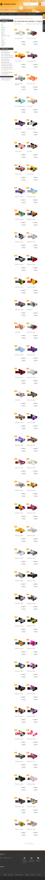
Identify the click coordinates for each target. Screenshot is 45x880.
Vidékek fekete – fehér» (5, 35)
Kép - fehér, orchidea (31, 128)
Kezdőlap (16, 18)
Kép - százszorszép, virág (20, 106)
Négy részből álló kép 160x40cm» (5, 59)
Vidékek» (3, 34)
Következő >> (31, 843)
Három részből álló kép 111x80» (7, 55)
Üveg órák (33, 874)
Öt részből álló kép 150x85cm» (5, 70)
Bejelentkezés (34, 1)
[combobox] (33, 24)
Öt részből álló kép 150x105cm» (7, 72)
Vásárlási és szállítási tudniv (6, 78)
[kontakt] (43, 26)
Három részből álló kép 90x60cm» (5, 54)
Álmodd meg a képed (5, 18)
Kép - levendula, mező (31, 61)
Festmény (39, 874)
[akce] (43, 15)
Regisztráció (42, 1)
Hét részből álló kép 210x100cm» (5, 74)
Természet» (3, 27)
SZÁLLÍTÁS (20, 9)
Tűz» (2, 37)
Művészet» (3, 44)
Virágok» (3, 29)
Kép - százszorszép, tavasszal (18, 84)
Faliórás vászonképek (19, 874)
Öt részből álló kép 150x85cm (24, 18)
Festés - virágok (18, 61)
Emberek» (3, 30)
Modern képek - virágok (19, 806)
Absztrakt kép (29, 309)
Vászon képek (10, 874)
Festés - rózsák (18, 174)
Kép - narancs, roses (31, 83)
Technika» (3, 42)
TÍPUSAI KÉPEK (14, 9)
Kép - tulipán (29, 151)
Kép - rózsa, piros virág (31, 38)
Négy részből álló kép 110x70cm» (5, 61)
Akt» (2, 24)
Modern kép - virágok (19, 196)
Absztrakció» (3, 22)
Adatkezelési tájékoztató (5, 79)
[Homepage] (1, 10)
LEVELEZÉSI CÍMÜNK (28, 9)
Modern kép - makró (31, 761)
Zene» (2, 25)
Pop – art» (3, 39)
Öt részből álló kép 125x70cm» (7, 65)
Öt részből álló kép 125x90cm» (7, 67)
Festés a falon (30, 106)
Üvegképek (27, 874)
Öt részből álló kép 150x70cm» (7, 68)
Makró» (2, 32)
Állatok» (2, 45)
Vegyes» (2, 40)
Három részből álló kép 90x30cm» (5, 52)
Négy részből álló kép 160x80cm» (5, 62)
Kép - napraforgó (30, 174)
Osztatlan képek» (4, 50)
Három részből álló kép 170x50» (7, 57)
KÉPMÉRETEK (6, 9)
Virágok (31, 18)
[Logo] (8, 4)
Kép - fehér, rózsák (18, 38)
